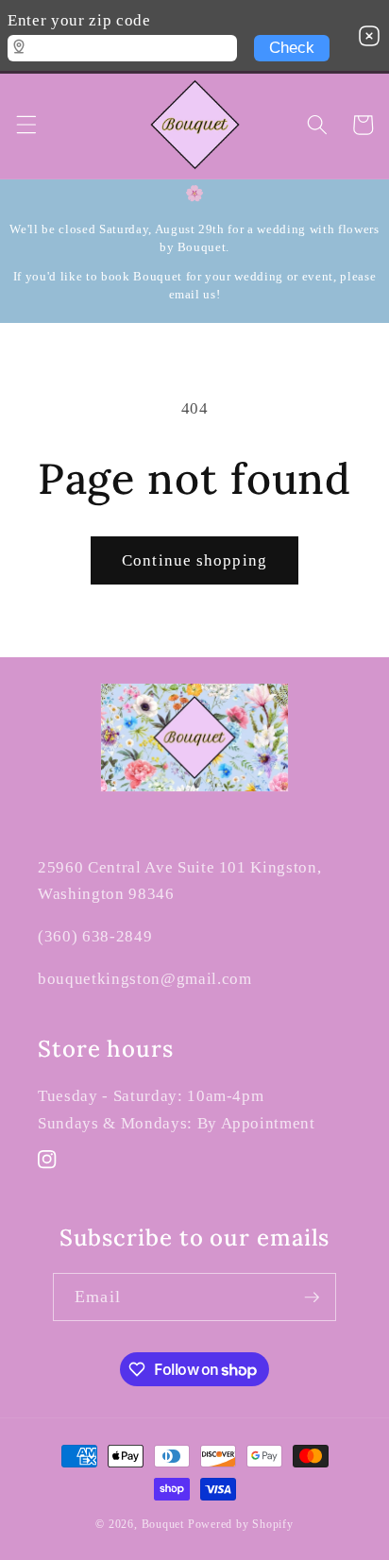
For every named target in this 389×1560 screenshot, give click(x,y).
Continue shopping (194, 560)
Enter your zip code (79, 20)
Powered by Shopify (241, 1524)
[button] (25, 124)
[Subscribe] (311, 1297)
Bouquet (163, 1524)
